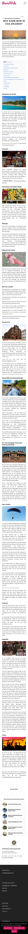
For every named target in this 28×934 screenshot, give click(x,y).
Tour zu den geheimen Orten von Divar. (13, 374)
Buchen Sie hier (19, 370)
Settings (14, 931)
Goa (3, 18)
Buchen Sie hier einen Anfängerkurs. (10, 587)
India (22, 16)
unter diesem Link (17, 53)
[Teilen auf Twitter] (11, 793)
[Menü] (23, 3)
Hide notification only (19, 928)
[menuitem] (14, 9)
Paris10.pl (4, 888)
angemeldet (11, 856)
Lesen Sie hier (6, 359)
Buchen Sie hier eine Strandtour (10, 143)
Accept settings (8, 928)
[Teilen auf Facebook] (5, 793)
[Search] (2, 9)
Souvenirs (17, 658)
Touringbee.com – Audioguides (9, 885)
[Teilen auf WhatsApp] (17, 793)
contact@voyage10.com (8, 873)
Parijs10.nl (4, 890)
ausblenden (9, 62)
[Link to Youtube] (23, 793)
